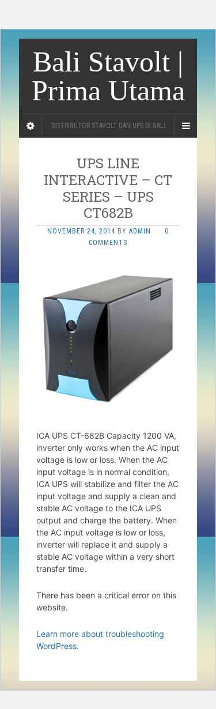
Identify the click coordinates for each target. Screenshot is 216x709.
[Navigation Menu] (185, 125)
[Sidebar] (30, 125)
